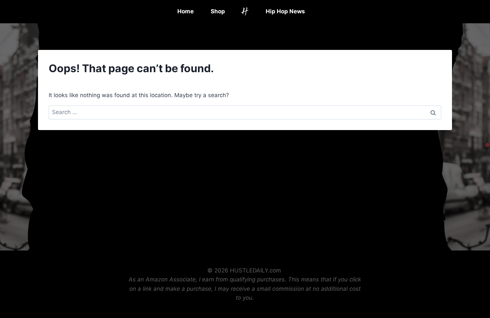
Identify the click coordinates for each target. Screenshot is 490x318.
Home (185, 11)
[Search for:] (245, 112)
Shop (218, 11)
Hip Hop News (285, 11)
